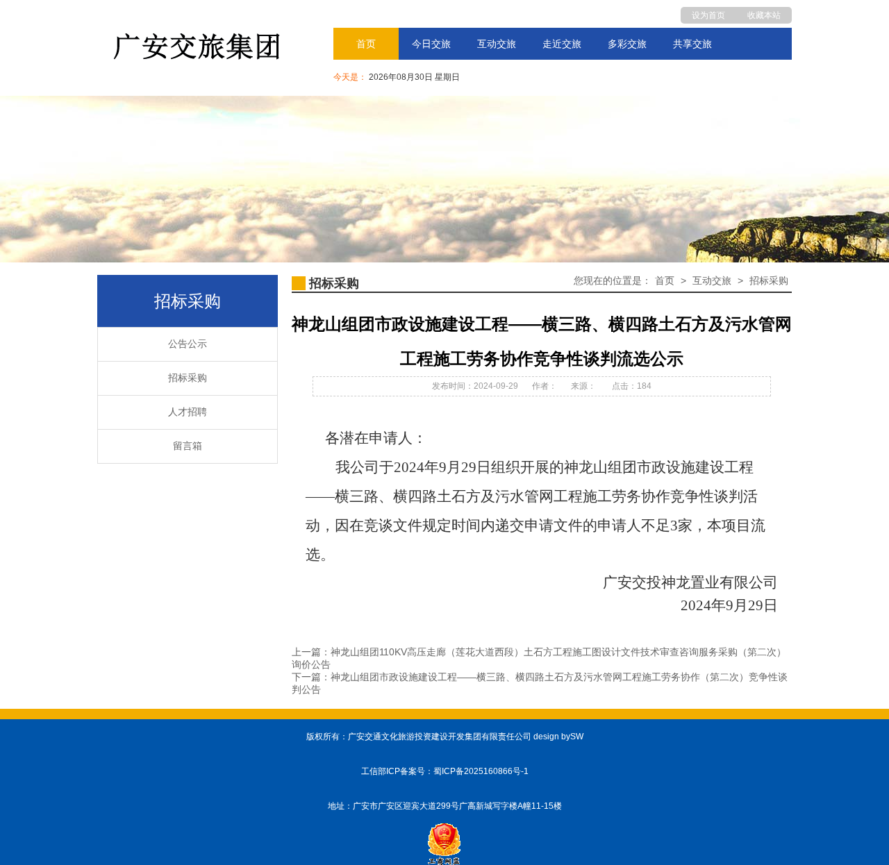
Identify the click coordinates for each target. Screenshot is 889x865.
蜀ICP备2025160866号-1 (481, 771)
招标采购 (187, 378)
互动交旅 (496, 43)
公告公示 (187, 344)
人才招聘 (187, 412)
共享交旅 (692, 43)
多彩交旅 (627, 43)
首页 (366, 43)
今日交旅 (431, 43)
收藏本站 (764, 15)
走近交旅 (561, 43)
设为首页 (708, 15)
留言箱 (187, 446)
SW (576, 736)
